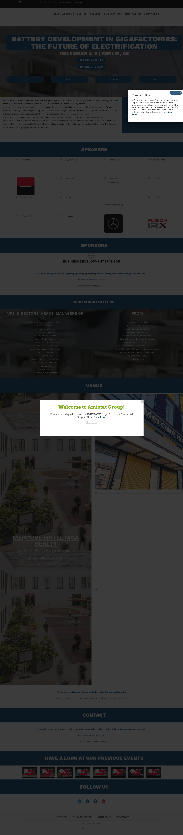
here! (103, 417)
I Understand (176, 93)
